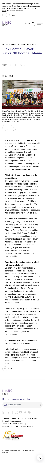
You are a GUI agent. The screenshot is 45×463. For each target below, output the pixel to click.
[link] (6, 23)
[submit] (40, 405)
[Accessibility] (40, 458)
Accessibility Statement (30, 418)
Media (13, 44)
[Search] (33, 23)
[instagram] (16, 413)
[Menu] (40, 24)
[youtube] (20, 413)
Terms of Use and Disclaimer (13, 424)
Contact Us (15, 418)
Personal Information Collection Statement (18, 426)
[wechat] (28, 413)
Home (5, 44)
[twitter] (7, 413)
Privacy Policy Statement (11, 421)
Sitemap (5, 418)
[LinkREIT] (22, 392)
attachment (25, 343)
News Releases (27, 44)
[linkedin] (3, 413)
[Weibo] (24, 413)
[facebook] (12, 413)
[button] (13, 128)
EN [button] (26, 23)
